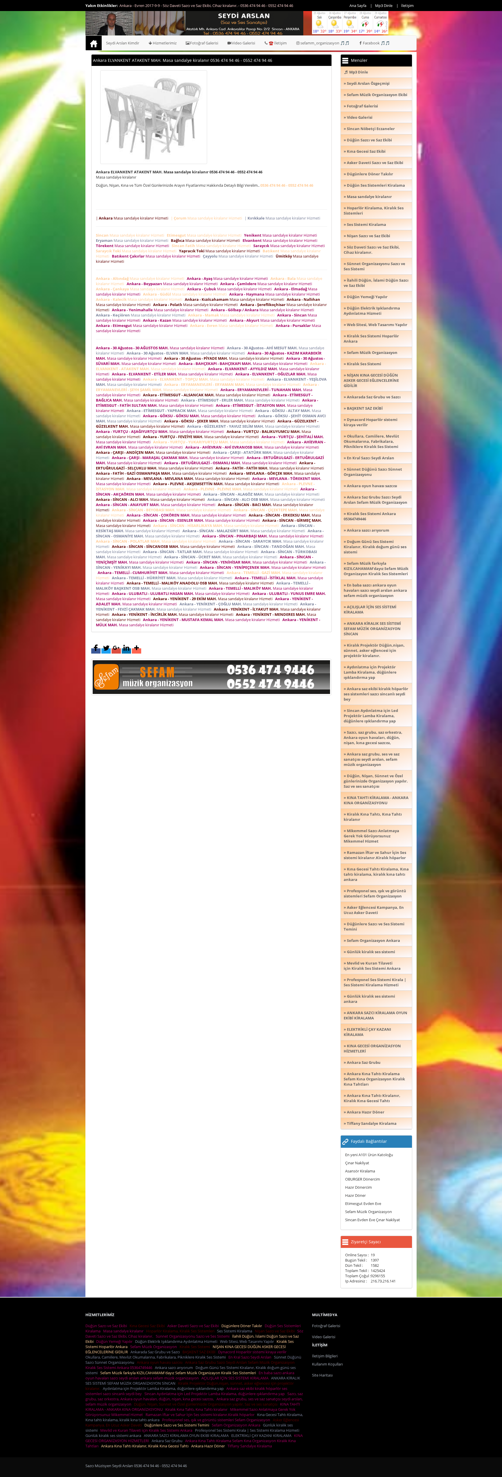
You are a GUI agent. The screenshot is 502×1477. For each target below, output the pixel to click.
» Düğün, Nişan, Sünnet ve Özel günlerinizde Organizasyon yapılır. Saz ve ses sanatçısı (376, 781)
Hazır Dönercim (358, 1187)
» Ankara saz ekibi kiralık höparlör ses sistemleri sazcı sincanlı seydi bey (376, 694)
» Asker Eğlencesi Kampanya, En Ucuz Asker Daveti (374, 910)
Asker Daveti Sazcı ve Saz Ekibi (193, 1325)
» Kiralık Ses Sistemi (362, 363)
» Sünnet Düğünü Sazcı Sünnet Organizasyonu (373, 472)
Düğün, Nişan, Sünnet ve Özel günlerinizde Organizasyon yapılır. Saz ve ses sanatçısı (206, 1404)
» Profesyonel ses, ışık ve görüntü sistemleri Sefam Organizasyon (375, 893)
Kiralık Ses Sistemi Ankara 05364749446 (119, 1367)
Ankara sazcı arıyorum (175, 1367)
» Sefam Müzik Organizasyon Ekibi (375, 94)
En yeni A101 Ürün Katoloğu (369, 1154)
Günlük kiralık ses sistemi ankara (114, 1435)
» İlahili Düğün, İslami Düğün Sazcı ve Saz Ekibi (376, 283)
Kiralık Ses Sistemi (196, 1346)
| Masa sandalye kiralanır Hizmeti (133, 218)
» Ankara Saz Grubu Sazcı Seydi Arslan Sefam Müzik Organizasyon (375, 499)
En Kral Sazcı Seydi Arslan (250, 1357)
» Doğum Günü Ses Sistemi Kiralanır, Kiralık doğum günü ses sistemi (375, 547)
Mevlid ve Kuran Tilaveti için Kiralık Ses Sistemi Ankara (147, 1430)
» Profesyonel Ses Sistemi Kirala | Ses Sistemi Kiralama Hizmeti (375, 982)
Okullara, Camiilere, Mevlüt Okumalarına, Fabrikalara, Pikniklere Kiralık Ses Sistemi (156, 1357)
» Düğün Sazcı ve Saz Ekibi (368, 140)
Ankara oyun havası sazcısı (160, 1362)
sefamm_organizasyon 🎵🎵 (324, 43)
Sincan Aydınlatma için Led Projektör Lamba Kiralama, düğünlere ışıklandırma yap (215, 1393)
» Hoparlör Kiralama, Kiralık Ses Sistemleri (374, 210)
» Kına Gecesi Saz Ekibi (365, 151)
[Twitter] (106, 651)
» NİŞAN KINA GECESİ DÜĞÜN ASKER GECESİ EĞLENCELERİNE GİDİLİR (371, 380)
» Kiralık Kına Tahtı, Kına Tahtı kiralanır (373, 817)
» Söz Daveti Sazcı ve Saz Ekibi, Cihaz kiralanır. (372, 249)
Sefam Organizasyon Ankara (237, 1425)
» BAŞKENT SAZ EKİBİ (363, 408)
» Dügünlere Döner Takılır (368, 174)
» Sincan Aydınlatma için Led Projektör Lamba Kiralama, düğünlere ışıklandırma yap (371, 716)
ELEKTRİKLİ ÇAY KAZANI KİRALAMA (262, 1435)
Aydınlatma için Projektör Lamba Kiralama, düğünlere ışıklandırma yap (164, 1388)
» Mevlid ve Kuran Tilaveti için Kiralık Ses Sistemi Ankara (372, 965)
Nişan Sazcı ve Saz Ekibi (275, 1331)
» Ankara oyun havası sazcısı (370, 485)
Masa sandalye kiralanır (124, 1331)
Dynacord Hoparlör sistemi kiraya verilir (253, 1351)
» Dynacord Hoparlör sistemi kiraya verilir (370, 422)
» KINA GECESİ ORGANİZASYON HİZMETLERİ (372, 1048)
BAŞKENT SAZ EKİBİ (199, 1351)
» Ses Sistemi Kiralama (365, 224)
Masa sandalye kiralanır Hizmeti (131, 235)
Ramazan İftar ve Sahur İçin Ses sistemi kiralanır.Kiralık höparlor (201, 1414)
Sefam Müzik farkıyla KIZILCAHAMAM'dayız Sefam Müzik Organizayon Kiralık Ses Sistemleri (179, 1372)
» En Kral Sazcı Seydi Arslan (369, 457)
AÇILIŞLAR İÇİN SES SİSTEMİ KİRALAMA (235, 1378)
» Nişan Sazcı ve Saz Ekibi (367, 235)
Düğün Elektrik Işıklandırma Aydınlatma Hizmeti (177, 1341)
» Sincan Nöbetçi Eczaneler (369, 128)
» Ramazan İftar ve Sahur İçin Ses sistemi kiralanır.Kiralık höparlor (375, 855)
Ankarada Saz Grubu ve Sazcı (156, 1351)
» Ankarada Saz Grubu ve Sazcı (372, 397)
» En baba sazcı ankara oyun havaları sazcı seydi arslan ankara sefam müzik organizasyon (375, 590)
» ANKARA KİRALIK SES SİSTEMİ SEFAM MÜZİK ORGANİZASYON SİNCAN (372, 628)
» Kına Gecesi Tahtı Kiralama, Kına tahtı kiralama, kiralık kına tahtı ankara (376, 874)
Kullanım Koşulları (327, 1364)
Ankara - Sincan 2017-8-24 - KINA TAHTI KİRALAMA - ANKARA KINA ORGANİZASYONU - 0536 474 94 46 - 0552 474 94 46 (219, 5)
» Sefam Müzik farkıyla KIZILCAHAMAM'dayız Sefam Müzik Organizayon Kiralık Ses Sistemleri (376, 568)
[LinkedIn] (126, 651)
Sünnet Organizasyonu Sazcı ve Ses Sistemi (193, 1336)
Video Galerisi (243, 43)
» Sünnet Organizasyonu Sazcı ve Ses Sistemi (374, 266)
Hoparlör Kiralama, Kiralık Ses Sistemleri (181, 1331)
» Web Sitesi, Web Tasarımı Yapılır (375, 324)
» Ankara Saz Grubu (362, 1062)
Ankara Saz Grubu (168, 1440)
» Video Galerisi (358, 117)
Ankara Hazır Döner (209, 1446)
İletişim (407, 5)
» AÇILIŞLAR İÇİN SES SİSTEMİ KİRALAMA (370, 609)
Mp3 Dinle (383, 5)
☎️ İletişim (278, 43)
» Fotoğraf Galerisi (361, 106)
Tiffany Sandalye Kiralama (250, 1446)
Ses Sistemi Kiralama (235, 1331)
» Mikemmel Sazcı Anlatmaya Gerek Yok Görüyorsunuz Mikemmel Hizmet (371, 836)
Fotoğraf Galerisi (204, 43)
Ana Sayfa (357, 5)
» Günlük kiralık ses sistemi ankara (369, 999)
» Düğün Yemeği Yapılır (366, 296)
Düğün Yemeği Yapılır (115, 1341)
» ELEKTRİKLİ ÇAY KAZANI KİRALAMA (367, 1032)
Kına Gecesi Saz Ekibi (148, 1325)
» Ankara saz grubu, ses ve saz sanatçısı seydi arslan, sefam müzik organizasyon (371, 759)
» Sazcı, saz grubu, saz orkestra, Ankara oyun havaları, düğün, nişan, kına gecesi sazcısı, (373, 737)
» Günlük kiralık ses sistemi (369, 951)
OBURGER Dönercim (362, 1179)
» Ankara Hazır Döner (364, 1112)
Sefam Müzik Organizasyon (368, 1211)
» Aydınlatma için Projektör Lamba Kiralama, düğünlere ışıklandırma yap (370, 672)
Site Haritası (322, 1375)
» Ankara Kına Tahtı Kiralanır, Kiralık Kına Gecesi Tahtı (372, 1098)
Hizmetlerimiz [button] (165, 43)
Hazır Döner (355, 1195)
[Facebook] (96, 651)
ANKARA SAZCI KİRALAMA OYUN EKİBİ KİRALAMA (187, 1435)
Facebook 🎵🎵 (376, 43)
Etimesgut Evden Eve (363, 1203)
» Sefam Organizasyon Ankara (372, 940)
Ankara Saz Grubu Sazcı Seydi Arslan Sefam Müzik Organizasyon (240, 1362)
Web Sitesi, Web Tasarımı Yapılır (248, 1341)
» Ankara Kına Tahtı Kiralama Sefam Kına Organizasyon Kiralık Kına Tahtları (374, 1079)
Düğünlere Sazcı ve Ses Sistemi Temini (177, 1425)
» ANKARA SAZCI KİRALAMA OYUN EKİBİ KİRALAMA (375, 1015)
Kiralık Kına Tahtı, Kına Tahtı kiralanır (197, 1409)
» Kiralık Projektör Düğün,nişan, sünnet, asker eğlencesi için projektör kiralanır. (374, 650)
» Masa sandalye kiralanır (368, 196)
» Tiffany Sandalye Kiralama (370, 1123)
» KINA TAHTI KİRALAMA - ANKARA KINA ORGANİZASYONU (376, 800)
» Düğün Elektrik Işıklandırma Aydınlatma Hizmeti (372, 310)
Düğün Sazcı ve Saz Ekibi (107, 1325)
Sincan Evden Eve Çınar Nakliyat (372, 1219)
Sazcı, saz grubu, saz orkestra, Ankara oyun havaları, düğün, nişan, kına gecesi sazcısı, (194, 1396)
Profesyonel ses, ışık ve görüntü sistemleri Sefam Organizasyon (217, 1419)
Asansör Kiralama (360, 1171)
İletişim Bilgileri (325, 1356)
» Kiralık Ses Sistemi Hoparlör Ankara (371, 338)
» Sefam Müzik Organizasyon (370, 352)
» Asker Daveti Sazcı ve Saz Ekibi (373, 162)
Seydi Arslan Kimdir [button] (122, 43)
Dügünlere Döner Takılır (242, 1325)
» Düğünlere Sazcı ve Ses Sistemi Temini (374, 926)
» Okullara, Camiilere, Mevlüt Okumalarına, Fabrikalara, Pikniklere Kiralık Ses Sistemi (371, 441)
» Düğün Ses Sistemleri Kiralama (374, 185)
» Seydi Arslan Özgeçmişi (367, 83)
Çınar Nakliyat (357, 1162)
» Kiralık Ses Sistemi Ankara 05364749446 (370, 516)
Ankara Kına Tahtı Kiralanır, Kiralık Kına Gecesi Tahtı (145, 1446)
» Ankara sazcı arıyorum (366, 530)
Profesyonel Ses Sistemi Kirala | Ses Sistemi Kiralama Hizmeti (248, 1430)
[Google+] (116, 651)
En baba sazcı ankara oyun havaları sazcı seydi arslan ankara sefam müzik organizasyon (189, 1375)
